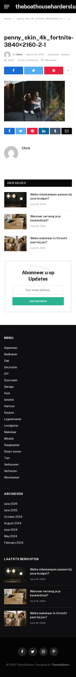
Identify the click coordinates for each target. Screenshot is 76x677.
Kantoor (9, 406)
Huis (7, 393)
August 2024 (12, 523)
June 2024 (11, 529)
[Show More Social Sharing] (68, 70)
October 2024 (13, 516)
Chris (19, 54)
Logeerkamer (12, 419)
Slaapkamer (12, 445)
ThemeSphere (60, 664)
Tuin (7, 458)
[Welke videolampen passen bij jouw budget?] (15, 199)
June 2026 (10, 503)
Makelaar (10, 432)
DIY (6, 373)
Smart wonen (12, 451)
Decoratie (10, 367)
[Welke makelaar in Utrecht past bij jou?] (15, 243)
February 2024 (14, 542)
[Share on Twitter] (33, 70)
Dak (6, 360)
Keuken (9, 412)
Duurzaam (10, 380)
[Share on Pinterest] (53, 70)
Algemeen (10, 347)
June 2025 (10, 510)
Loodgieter (11, 425)
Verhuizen (10, 471)
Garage (9, 386)
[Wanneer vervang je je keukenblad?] (15, 221)
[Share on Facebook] (13, 70)
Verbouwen (11, 464)
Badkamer (10, 354)
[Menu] (6, 6)
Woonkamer (11, 477)
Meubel (9, 438)
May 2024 (10, 536)
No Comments (29, 60)
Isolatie (9, 399)
